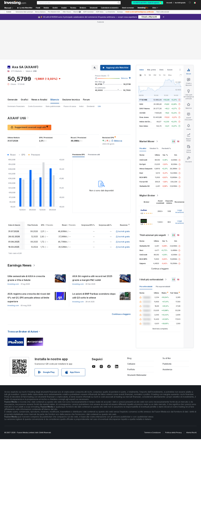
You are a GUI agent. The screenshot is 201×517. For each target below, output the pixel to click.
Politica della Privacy (173, 432)
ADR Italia (99, 12)
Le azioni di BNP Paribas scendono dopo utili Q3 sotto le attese (94, 295)
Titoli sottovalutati (162, 12)
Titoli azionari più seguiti (152, 235)
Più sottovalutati (145, 286)
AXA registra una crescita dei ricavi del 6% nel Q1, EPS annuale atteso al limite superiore (29, 297)
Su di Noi (167, 358)
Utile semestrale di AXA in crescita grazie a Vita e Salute (26, 278)
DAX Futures (144, 108)
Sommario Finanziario (16, 106)
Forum (86, 99)
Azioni (8, 12)
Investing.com (13, 284)
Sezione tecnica (71, 99)
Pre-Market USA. (54, 12)
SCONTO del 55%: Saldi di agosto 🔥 (147, 3)
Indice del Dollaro (146, 122)
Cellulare (131, 364)
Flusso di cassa (70, 106)
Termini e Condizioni (152, 432)
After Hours (67, 12)
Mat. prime (151, 70)
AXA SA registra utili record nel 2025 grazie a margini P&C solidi (92, 278)
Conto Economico (35, 106)
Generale (13, 99)
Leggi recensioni (179, 211)
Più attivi (142, 148)
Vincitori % (154, 148)
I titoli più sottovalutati (151, 279)
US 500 (142, 113)
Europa (120, 12)
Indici (81, 106)
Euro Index (143, 126)
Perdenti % (166, 148)
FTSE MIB (143, 100)
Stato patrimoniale (53, 106)
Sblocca (124, 78)
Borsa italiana (40, 12)
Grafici (24, 99)
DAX (141, 104)
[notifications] (189, 2)
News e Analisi (39, 99)
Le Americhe (110, 12)
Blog (129, 358)
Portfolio (131, 369)
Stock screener (128, 8)
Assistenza (167, 369)
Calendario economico (109, 8)
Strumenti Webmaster (136, 375)
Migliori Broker (147, 195)
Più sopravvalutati (163, 286)
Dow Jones (144, 117)
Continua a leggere (121, 314)
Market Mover (147, 141)
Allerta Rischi (191, 432)
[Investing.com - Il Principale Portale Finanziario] (15, 3)
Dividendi (90, 106)
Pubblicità (167, 364)
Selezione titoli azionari (24, 12)
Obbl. (161, 70)
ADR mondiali (88, 12)
